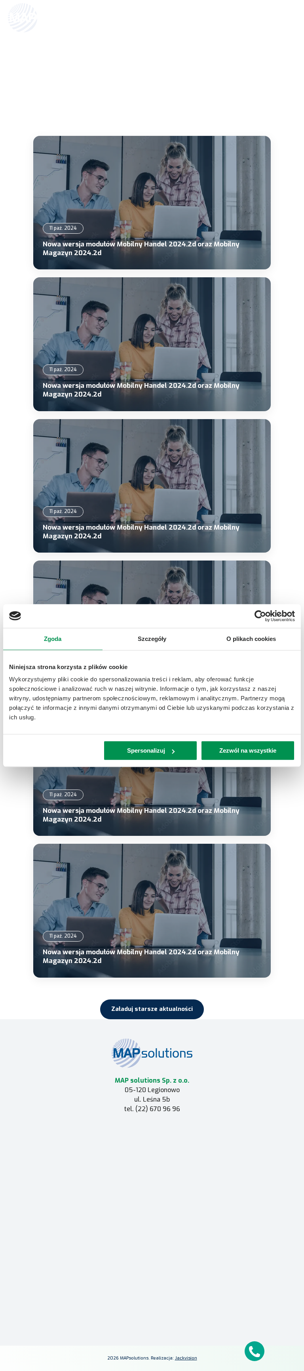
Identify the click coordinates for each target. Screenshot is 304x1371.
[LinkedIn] (152, 1308)
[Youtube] (171, 1308)
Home (137, 58)
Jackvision (186, 1358)
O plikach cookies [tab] (251, 638)
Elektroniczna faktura (152, 1232)
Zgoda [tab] (53, 638)
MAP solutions (152, 1146)
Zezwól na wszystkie (247, 750)
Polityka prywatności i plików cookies (152, 1293)
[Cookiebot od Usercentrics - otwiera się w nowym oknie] (260, 616)
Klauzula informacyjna (152, 1281)
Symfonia (152, 1158)
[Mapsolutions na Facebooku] (133, 1308)
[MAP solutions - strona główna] (152, 1053)
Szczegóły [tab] (152, 638)
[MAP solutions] (48, 17)
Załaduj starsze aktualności (152, 1009)
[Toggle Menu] (286, 18)
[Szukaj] (269, 17)
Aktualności (161, 58)
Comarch (152, 1135)
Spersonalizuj (146, 750)
